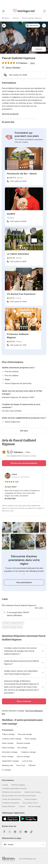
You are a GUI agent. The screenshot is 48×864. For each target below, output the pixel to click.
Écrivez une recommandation (24, 463)
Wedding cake (7, 765)
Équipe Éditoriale (8, 806)
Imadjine (11, 213)
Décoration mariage (9, 752)
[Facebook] (4, 832)
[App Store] (10, 821)
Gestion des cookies (32, 792)
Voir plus (24, 430)
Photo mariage (30, 739)
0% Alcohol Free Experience (21, 294)
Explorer (39, 49)
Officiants (32, 765)
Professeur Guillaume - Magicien (18, 336)
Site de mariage (34, 806)
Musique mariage (23, 743)
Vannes (16, 18)
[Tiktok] (31, 832)
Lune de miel (27, 761)
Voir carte (39, 608)
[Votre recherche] (4, 26)
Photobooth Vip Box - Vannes (22, 173)
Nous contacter (24, 701)
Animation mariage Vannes (12, 627)
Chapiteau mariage (28, 752)
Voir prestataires (24, 582)
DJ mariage (6, 770)
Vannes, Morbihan (13, 67)
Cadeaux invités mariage (11, 739)
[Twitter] (9, 832)
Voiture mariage (8, 748)
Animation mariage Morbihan (13, 623)
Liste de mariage (23, 756)
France (10, 845)
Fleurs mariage (7, 756)
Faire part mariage (25, 734)
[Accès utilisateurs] (44, 11)
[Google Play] (28, 821)
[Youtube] (26, 832)
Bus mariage (22, 748)
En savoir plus (8, 122)
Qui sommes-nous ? (30, 803)
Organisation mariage (10, 761)
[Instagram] (20, 832)
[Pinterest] (15, 832)
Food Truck (20, 765)
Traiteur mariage (8, 734)
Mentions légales (18, 785)
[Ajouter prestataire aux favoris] (44, 26)
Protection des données (11, 792)
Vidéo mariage (7, 743)
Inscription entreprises (10, 803)
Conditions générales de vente (14, 788)
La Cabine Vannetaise (18, 254)
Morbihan (6, 18)
